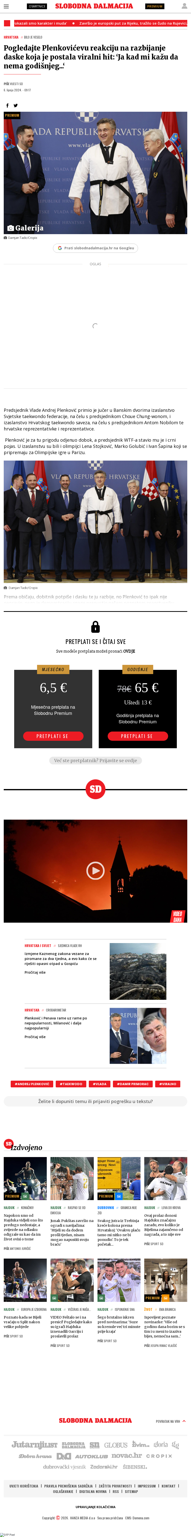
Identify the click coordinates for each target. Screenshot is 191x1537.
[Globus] (116, 1445)
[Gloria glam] (175, 1445)
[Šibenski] (135, 1467)
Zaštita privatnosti (115, 1485)
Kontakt (169, 1485)
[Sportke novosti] (94, 1445)
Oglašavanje (63, 1491)
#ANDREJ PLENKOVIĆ (32, 1084)
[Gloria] (160, 1445)
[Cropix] (158, 1456)
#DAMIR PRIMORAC (133, 1084)
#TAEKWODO (71, 1084)
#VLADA (99, 1084)
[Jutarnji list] (34, 1445)
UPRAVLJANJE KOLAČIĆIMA (95, 1507)
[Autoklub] (91, 1456)
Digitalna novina (93, 1491)
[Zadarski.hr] (104, 1467)
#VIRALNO (167, 1084)
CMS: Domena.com (137, 1517)
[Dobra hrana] (36, 1456)
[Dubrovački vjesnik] (65, 1467)
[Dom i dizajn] (64, 1456)
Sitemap (131, 1491)
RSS (116, 1491)
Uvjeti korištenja (23, 1485)
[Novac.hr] (127, 1456)
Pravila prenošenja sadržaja (68, 1485)
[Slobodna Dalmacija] (94, 6)
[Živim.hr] (141, 1445)
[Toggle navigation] (6, 6)
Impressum (147, 1485)
